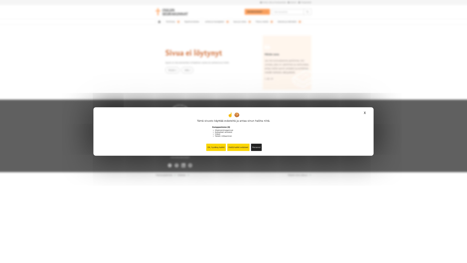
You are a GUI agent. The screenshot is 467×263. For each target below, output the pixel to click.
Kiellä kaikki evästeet (238, 147)
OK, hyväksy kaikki (216, 147)
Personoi (256, 147)
